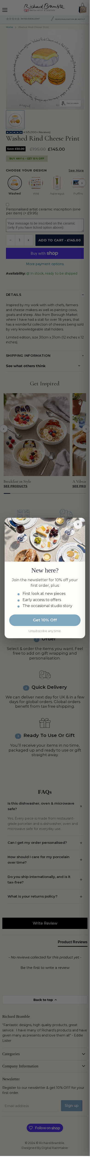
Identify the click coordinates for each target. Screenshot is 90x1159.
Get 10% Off (45, 620)
